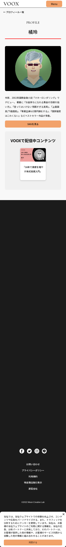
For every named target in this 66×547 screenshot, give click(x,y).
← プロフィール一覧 (13, 12)
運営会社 (33, 488)
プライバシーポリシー (33, 470)
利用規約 (33, 476)
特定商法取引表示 (33, 482)
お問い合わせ (33, 464)
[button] (54, 4)
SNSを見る (33, 124)
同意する (33, 542)
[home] (10, 4)
